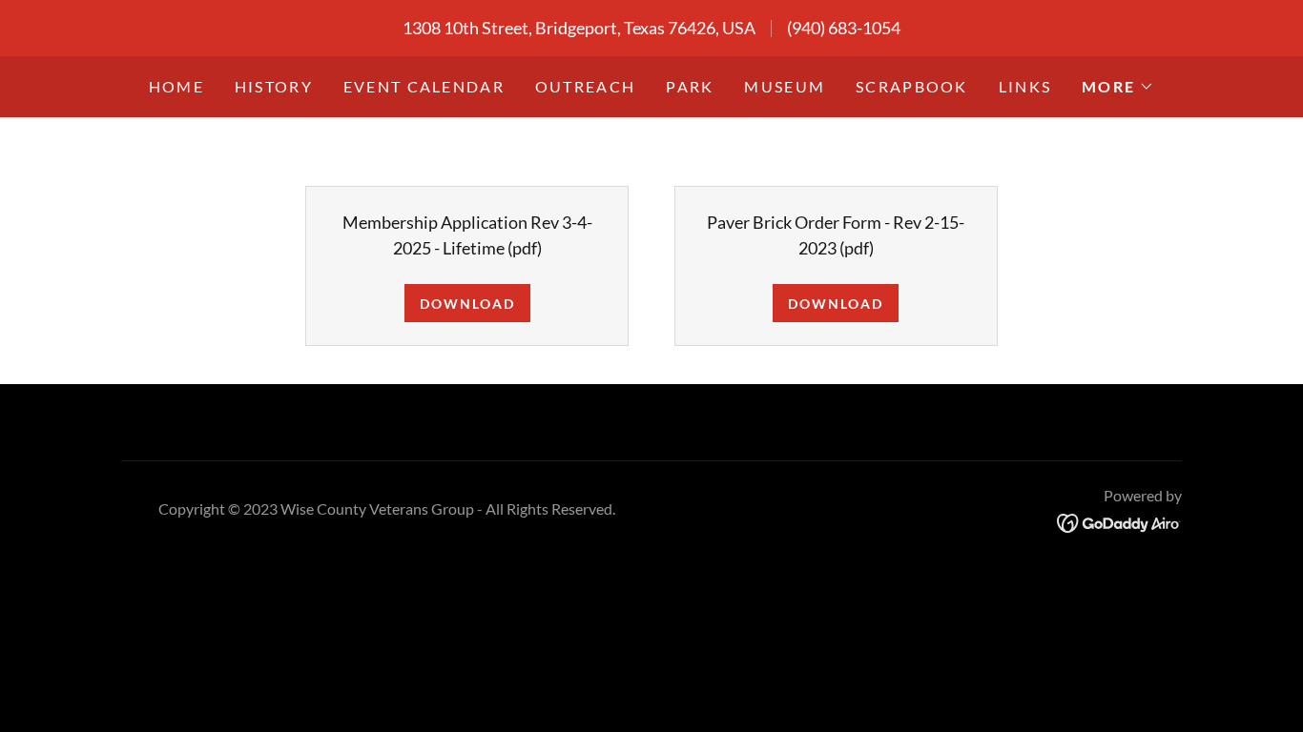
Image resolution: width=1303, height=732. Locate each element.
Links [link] (1025, 86)
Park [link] (690, 86)
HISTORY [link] (274, 86)
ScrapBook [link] (912, 86)
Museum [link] (784, 86)
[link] (1119, 521)
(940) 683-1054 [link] (843, 27)
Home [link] (176, 86)
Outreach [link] (585, 86)
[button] (1118, 86)
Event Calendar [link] (424, 86)
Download (467, 303)
